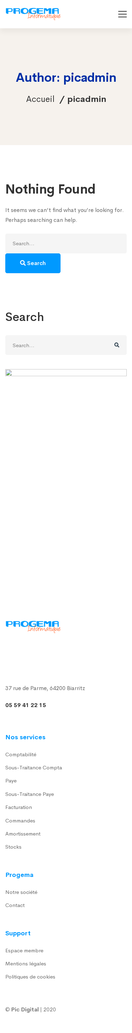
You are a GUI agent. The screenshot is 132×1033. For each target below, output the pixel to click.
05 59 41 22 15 (25, 705)
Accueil (40, 99)
